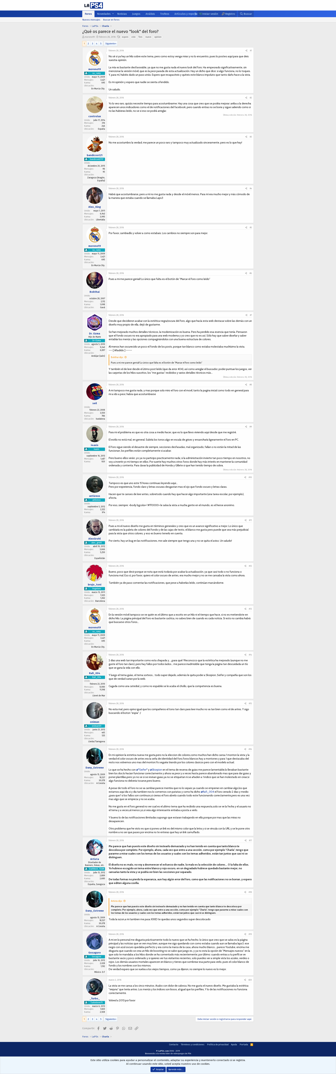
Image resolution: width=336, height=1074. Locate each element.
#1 (251, 50)
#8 (251, 384)
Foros (88, 13)
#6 (251, 273)
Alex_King (94, 206)
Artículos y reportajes (187, 13)
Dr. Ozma (94, 333)
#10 (250, 477)
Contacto (173, 1044)
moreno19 (90, 37)
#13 (250, 609)
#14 (250, 655)
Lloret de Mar (99, 695)
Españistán (99, 558)
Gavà (102, 307)
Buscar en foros (111, 19)
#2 (251, 98)
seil (94, 403)
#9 (251, 427)
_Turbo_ (95, 998)
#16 (250, 749)
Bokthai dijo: (117, 357)
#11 (250, 520)
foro (140, 37)
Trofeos (164, 13)
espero (125, 37)
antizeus (94, 495)
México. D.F (99, 972)
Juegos (136, 13)
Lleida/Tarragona (96, 741)
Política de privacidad (218, 1044)
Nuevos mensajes (91, 19)
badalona (100, 419)
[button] (113, 14)
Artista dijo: (116, 901)
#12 (250, 566)
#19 (250, 934)
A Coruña (100, 783)
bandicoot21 (95, 155)
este (133, 37)
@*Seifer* (142, 769)
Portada (244, 1044)
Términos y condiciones (192, 1044)
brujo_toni (94, 584)
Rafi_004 (94, 673)
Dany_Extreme (95, 767)
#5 (251, 227)
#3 (251, 137)
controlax (94, 116)
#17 (250, 840)
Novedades (104, 13)
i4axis (94, 445)
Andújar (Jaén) (98, 356)
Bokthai (95, 291)
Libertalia (100, 219)
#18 (250, 892)
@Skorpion (156, 769)
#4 (251, 188)
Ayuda (234, 1044)
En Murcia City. (98, 88)
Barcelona (100, 601)
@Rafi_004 (207, 791)
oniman (94, 721)
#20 (250, 980)
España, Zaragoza (96, 884)
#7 (251, 315)
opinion (158, 37)
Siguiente (110, 43)
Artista (94, 859)
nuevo (148, 37)
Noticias (122, 13)
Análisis (150, 13)
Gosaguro (94, 952)
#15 (250, 703)
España (101, 129)
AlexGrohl (94, 538)
